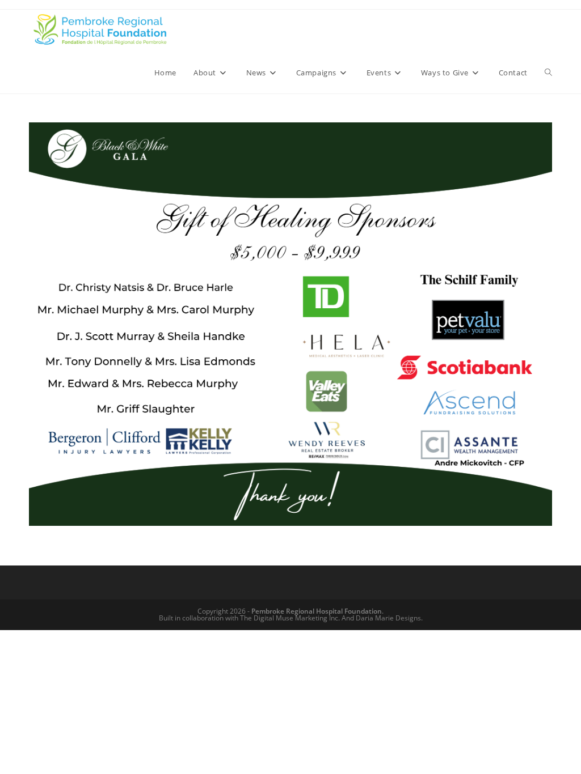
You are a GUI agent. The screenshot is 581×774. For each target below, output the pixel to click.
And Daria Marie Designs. (382, 618)
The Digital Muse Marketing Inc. (290, 618)
